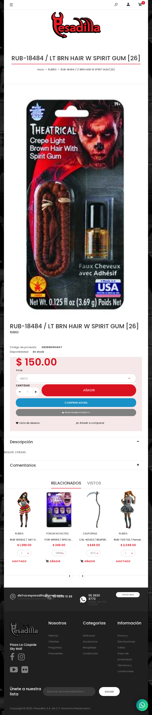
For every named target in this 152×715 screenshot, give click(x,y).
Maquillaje (89, 647)
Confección (90, 653)
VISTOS (94, 483)
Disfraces (89, 635)
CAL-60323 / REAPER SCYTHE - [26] (102, 540)
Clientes (53, 641)
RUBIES (14, 332)
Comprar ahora (76, 403)
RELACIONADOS (66, 483)
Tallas (121, 647)
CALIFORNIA (90, 533)
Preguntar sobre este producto (77, 413)
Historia (53, 635)
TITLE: (19, 370)
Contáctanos (128, 595)
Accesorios (90, 641)
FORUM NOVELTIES (57, 533)
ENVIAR (109, 692)
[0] (140, 5)
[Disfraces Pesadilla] (76, 26)
